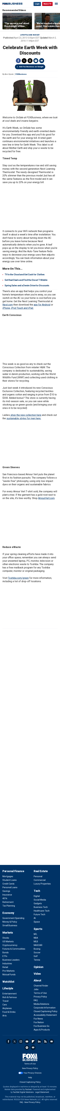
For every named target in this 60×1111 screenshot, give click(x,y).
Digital (37, 896)
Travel (5, 1001)
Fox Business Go (41, 1026)
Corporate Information (45, 1007)
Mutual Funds (9, 974)
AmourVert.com (46, 498)
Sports (38, 928)
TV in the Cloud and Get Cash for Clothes (25, 274)
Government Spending (13, 918)
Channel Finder (41, 985)
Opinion (38, 967)
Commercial (40, 880)
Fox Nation (39, 1022)
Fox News (38, 1018)
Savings (6, 891)
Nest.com (7, 304)
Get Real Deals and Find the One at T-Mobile (26, 280)
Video (37, 973)
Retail (5, 967)
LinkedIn (39, 1041)
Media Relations (41, 1004)
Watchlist (8, 981)
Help (30, 1077)
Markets (7, 932)
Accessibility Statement (45, 1015)
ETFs (4, 956)
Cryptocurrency (9, 945)
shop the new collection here (25, 415)
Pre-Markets (8, 971)
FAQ (36, 1000)
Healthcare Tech (42, 911)
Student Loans (9, 880)
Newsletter (51, 1041)
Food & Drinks (9, 1012)
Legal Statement (42, 1092)
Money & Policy (9, 922)
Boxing (37, 949)
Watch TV (47, 4)
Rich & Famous (9, 997)
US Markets (8, 941)
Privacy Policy (40, 996)
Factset (28, 1089)
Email (41, 60)
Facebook (18, 60)
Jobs (36, 989)
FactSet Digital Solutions (23, 1092)
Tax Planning (8, 906)
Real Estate (41, 871)
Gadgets (38, 903)
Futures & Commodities (13, 949)
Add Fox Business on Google (31, 67)
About (37, 980)
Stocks (5, 938)
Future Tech (39, 914)
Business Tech (41, 907)
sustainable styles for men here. (23, 418)
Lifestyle (7, 988)
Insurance (7, 895)
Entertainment (9, 993)
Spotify (26, 1047)
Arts (4, 1015)
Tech (37, 890)
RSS (45, 1041)
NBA (36, 938)
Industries (7, 963)
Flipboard (33, 1041)
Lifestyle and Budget (30, 35)
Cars (4, 1004)
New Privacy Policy (30, 1068)
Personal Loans (9, 887)
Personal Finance (13, 871)
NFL (35, 934)
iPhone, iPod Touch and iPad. (18, 308)
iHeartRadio (33, 1047)
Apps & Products (42, 1029)
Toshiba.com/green (18, 578)
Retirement (8, 902)
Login (37, 4)
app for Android (42, 304)
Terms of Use (40, 993)
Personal (38, 876)
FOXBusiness (21, 74)
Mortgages (7, 876)
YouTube (26, 1041)
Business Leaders (11, 960)
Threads (30, 60)
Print (35, 60)
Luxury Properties (42, 884)
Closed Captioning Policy (45, 1011)
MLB (36, 941)
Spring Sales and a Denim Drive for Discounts (27, 285)
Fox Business (12, 4)
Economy (8, 912)
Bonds (5, 952)
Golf (36, 956)
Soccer (37, 952)
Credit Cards (8, 884)
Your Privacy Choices (33, 1073)
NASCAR (38, 945)
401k (4, 898)
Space (37, 922)
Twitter (24, 60)
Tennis (37, 960)
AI (35, 918)
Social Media (40, 900)
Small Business (9, 925)
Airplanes (7, 1008)
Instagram (20, 1041)
